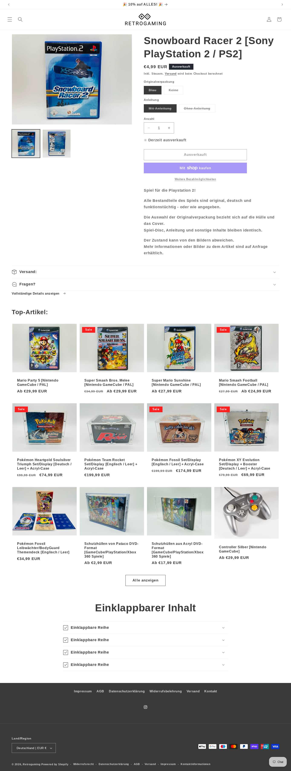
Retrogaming (31, 764)
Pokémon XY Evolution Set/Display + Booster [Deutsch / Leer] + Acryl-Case (244, 464)
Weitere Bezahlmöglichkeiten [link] (195, 179)
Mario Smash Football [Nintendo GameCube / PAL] (243, 382)
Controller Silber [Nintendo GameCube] (242, 549)
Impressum (83, 691)
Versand (171, 73)
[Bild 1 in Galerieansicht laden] (26, 143)
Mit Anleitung (162, 109)
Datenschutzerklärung (127, 691)
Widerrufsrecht (83, 764)
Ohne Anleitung (199, 109)
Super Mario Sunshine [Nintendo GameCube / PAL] (176, 382)
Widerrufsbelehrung (166, 691)
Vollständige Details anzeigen (36, 293)
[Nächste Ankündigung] (282, 4)
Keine (176, 91)
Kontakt (210, 691)
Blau (155, 91)
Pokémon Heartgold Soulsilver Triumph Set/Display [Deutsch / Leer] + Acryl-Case (44, 464)
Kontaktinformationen (195, 764)
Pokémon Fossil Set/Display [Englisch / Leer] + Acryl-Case (178, 462)
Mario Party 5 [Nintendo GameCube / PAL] (38, 382)
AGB (100, 691)
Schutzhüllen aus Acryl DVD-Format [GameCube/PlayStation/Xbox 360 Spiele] (178, 550)
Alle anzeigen (145, 580)
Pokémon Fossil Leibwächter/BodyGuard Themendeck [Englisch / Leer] (43, 548)
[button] (10, 19)
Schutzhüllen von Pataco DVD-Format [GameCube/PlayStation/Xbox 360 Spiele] (111, 550)
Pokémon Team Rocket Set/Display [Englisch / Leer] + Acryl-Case (110, 464)
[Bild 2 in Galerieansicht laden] (56, 143)
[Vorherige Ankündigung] (8, 4)
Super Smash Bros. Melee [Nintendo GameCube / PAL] (109, 382)
